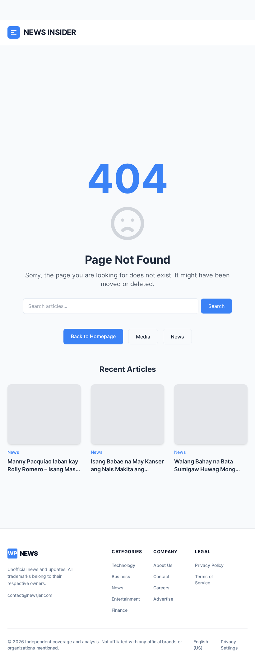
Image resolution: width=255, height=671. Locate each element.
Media (143, 336)
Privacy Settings (229, 644)
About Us (163, 565)
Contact (161, 576)
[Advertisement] (127, 92)
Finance (120, 610)
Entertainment (126, 599)
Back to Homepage (93, 336)
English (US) (200, 644)
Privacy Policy (209, 565)
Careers (161, 587)
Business (121, 576)
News (177, 336)
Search (216, 306)
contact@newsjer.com (29, 595)
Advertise (163, 599)
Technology (123, 565)
